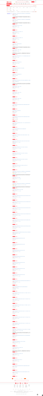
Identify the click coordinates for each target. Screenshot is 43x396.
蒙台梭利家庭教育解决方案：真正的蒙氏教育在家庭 (17, 110)
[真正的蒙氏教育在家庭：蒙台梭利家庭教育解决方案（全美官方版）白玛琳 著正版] (9, 343)
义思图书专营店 (14, 368)
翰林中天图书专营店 (14, 283)
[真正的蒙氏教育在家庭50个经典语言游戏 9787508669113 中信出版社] (9, 191)
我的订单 (24, 0)
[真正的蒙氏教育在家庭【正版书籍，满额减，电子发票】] (9, 361)
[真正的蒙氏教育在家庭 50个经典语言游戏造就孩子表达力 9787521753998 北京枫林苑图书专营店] (9, 58)
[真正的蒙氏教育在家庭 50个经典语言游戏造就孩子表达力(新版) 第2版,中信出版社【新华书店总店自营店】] (9, 210)
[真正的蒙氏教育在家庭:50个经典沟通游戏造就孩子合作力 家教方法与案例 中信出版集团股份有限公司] (9, 82)
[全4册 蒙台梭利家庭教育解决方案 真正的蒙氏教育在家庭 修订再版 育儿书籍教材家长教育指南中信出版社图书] (9, 106)
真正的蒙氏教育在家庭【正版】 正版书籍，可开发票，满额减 (17, 25)
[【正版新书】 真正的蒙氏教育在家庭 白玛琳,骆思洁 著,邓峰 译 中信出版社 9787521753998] (9, 301)
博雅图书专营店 (14, 46)
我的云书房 (26, 0)
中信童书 (17, 10)
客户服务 (33, 0)
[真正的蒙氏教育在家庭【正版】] (9, 27)
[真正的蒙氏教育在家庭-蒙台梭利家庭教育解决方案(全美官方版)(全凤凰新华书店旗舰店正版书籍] (9, 289)
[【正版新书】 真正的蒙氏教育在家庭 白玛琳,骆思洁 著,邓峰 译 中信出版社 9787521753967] (9, 325)
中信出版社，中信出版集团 (21, 330)
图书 (8, 6)
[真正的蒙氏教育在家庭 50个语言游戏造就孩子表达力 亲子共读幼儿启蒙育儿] (9, 70)
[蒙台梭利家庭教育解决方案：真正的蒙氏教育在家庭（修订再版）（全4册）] (9, 125)
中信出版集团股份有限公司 (17, 81)
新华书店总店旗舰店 (14, 204)
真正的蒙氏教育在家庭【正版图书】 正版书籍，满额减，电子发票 (18, 347)
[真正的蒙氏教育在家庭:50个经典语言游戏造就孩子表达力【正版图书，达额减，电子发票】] (9, 167)
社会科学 (23, 7)
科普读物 (13, 7)
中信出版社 (10, 8)
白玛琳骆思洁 (13, 63)
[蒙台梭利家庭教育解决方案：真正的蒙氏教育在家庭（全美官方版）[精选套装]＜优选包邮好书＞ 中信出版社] (9, 137)
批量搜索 (34, 5)
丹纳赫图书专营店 (14, 40)
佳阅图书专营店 (14, 301)
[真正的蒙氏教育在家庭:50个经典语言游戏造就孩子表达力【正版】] (9, 155)
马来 (14, 221)
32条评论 (15, 15)
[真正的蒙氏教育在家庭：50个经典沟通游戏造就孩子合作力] (9, 21)
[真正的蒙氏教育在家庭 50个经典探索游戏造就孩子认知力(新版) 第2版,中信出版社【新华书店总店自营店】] (9, 228)
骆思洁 (10, 9)
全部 (7, 6)
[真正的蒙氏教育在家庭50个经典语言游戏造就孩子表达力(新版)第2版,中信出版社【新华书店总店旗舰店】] (9, 222)
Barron (15, 142)
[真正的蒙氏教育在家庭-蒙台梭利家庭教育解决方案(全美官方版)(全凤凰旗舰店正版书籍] (9, 131)
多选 (34, 9)
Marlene (14, 142)
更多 (35, 7)
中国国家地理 (10, 10)
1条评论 (15, 33)
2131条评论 (15, 185)
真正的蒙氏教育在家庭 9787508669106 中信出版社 (16, 177)
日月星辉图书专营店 (14, 137)
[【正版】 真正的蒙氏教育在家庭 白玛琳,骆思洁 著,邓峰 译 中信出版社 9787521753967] (9, 295)
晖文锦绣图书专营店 (14, 289)
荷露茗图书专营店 (14, 125)
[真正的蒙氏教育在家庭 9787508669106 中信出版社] (9, 179)
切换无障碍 (35, 0)
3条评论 (15, 282)
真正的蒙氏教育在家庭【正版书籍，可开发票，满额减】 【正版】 (18, 31)
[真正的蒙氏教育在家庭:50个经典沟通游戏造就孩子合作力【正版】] (9, 149)
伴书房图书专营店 (14, 52)
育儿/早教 (17, 7)
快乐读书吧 (14, 10)
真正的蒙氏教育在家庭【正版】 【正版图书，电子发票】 (17, 86)
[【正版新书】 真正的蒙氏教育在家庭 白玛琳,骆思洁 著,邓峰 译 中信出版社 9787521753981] (9, 319)
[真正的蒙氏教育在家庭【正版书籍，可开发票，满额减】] (9, 33)
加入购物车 (14, 54)
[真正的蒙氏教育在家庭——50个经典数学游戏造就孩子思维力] (9, 331)
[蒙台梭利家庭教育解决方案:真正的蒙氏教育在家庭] (9, 240)
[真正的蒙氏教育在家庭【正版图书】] (9, 349)
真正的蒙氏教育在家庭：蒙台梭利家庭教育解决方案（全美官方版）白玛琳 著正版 (19, 341)
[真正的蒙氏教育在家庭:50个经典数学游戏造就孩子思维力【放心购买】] (9, 143)
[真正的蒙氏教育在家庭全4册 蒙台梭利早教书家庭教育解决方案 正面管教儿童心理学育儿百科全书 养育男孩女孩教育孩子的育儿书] (9, 234)
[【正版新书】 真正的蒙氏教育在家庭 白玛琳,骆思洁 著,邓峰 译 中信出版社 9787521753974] (9, 313)
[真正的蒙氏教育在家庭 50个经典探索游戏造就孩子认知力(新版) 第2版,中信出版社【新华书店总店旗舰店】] (9, 216)
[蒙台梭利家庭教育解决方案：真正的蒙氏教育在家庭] (9, 112)
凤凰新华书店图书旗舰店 (16, 119)
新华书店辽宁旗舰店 (14, 64)
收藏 (16, 54)
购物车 (22, 0)
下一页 (20, 378)
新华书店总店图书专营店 (14, 210)
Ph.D (16, 142)
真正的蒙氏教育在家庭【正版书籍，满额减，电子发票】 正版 (17, 359)
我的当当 (27, 0)
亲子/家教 (10, 7)
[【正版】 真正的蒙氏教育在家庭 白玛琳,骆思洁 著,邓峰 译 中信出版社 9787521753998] (9, 307)
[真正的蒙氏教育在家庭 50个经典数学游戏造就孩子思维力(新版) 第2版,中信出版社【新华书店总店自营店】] (9, 197)
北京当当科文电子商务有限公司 (18, 392)
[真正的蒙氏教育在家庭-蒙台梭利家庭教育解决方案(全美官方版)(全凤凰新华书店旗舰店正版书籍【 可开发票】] (9, 374)
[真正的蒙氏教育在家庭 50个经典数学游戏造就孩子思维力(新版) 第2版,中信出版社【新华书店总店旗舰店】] (9, 204)
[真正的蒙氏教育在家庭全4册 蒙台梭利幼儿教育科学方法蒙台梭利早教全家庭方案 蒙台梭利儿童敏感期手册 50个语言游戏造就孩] (9, 282)
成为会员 (21, 0)
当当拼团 (29, 0)
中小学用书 (27, 7)
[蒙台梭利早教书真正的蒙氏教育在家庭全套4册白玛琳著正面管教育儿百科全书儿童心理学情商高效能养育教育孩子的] (9, 337)
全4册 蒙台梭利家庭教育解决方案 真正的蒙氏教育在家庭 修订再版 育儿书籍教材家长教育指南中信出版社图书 (21, 104)
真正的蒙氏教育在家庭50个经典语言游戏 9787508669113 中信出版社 (18, 189)
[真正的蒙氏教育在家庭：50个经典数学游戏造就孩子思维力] (9, 15)
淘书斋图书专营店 (14, 131)
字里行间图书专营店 (14, 295)
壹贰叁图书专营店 (14, 143)
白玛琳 (13, 142)
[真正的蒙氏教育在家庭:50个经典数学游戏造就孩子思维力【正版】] (9, 161)
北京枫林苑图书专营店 (14, 58)
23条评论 (15, 21)
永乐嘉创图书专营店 (14, 374)
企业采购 (31, 0)
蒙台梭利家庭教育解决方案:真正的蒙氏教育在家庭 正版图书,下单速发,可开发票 (19, 250)
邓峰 (13, 9)
